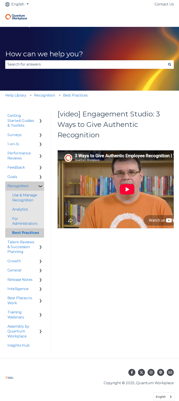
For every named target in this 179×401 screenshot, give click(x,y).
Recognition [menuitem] (18, 186)
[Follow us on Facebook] (131, 372)
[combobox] (85, 64)
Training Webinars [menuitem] (15, 314)
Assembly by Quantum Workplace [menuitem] (18, 331)
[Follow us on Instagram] (151, 372)
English (161, 396)
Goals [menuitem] (12, 177)
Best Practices (75, 95)
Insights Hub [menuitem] (18, 345)
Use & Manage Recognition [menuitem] (24, 197)
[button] (40, 116)
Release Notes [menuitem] (19, 280)
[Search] (169, 64)
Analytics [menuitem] (20, 209)
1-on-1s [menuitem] (13, 144)
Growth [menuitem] (14, 261)
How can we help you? (44, 54)
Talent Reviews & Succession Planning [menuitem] (20, 247)
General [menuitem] (14, 270)
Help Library (15, 95)
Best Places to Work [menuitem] (19, 300)
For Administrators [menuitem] (24, 221)
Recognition (44, 95)
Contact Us (164, 4)
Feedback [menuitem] (16, 167)
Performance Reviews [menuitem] (19, 155)
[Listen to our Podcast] (160, 372)
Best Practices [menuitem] (25, 233)
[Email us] (170, 372)
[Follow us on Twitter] (141, 372)
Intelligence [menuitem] (18, 289)
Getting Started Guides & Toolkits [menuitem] (20, 121)
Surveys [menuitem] (14, 135)
